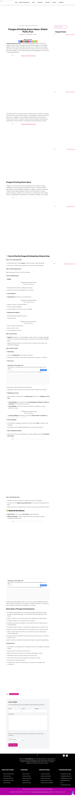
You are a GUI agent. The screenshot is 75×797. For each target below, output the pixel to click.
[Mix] (32, 41)
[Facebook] (19, 41)
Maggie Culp (23, 34)
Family (33, 2)
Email (23, 708)
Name (10, 708)
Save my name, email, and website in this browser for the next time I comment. (26, 734)
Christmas (61, 2)
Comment (11, 714)
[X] (21, 41)
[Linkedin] (26, 41)
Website (37, 708)
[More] (36, 41)
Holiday (54, 2)
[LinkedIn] (64, 755)
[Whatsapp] (34, 41)
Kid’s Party (47, 2)
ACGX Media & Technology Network (41, 792)
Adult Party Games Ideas (24, 2)
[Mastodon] (30, 41)
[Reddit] (24, 41)
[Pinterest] (28, 41)
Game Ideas (40, 2)
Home (16, 2)
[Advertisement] (37, 13)
